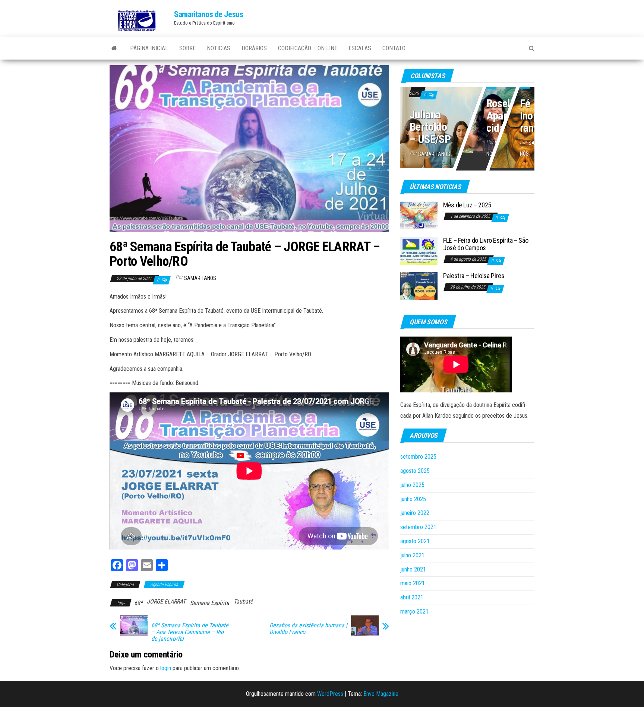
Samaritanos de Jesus (208, 14)
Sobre (187, 48)
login (165, 668)
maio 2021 (412, 583)
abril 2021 (411, 597)
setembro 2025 (418, 456)
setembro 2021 (418, 527)
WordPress (330, 693)
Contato (393, 48)
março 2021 (414, 611)
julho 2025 (412, 484)
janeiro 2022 (414, 512)
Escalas (359, 48)
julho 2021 (412, 555)
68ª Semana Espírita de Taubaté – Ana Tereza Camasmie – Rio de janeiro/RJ (189, 632)
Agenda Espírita (164, 584)
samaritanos (200, 278)
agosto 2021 (415, 541)
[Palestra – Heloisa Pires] (419, 285)
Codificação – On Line (307, 48)
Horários (254, 48)
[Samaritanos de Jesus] (114, 48)
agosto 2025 (415, 470)
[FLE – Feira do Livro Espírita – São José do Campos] (419, 250)
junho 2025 (413, 499)
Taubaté (243, 601)
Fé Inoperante (533, 116)
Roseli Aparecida (501, 116)
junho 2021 (413, 569)
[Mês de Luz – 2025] (419, 215)
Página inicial (149, 48)
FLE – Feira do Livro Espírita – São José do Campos (485, 244)
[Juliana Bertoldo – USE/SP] (467, 126)
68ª (138, 602)
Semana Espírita (209, 602)
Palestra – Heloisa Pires (473, 276)
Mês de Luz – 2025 (467, 205)
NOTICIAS (218, 48)
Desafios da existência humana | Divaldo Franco (308, 629)
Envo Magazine (380, 693)
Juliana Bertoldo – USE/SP (430, 127)
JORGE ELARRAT (166, 601)
